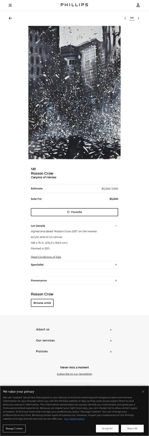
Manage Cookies (14, 428)
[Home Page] (74, 5)
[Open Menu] (13, 5)
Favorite (76, 212)
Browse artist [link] (42, 303)
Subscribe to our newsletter (74, 374)
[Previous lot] (125, 18)
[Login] (138, 5)
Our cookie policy (74, 418)
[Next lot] (138, 18)
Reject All (132, 428)
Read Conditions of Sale (46, 257)
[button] (74, 92)
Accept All (107, 428)
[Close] (143, 392)
